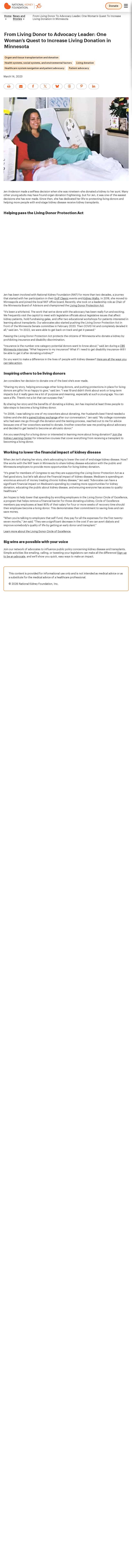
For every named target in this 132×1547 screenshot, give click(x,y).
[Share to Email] (21, 86)
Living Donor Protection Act (87, 305)
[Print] (9, 86)
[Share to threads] (69, 86)
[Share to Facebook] (33, 86)
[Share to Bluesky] (57, 86)
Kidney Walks (91, 298)
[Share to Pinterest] (81, 86)
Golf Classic (61, 298)
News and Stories (19, 17)
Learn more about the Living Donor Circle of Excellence (37, 531)
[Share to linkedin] (93, 86)
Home (8, 16)
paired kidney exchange (43, 417)
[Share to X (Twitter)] (45, 86)
